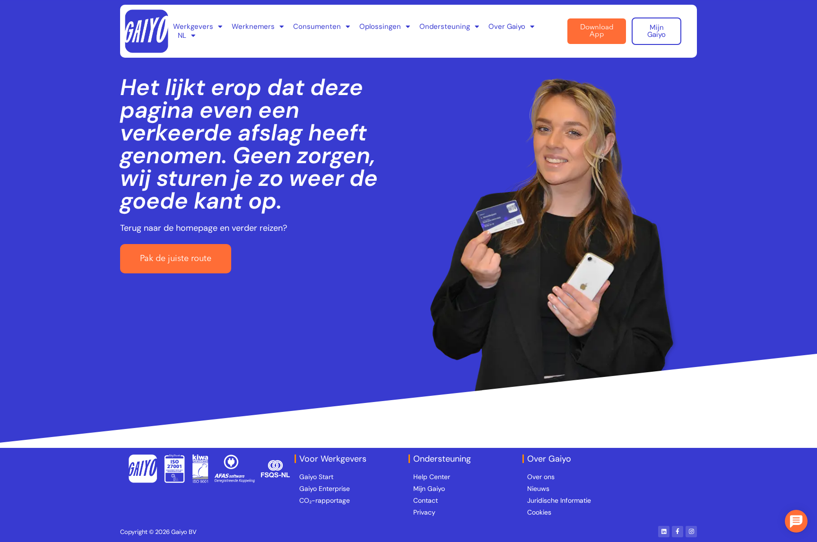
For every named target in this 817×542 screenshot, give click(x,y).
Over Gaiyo (506, 26)
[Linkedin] (663, 531)
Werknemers (253, 26)
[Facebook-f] (677, 531)
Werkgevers (193, 26)
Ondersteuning (444, 26)
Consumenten (317, 26)
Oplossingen (380, 26)
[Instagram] (691, 531)
